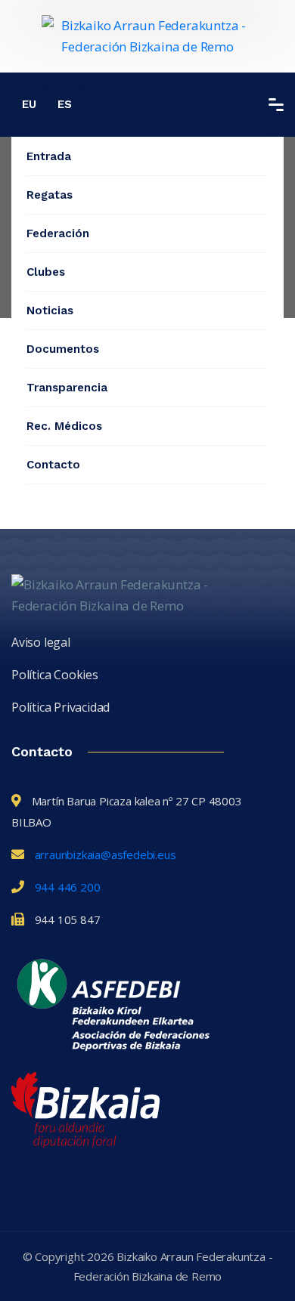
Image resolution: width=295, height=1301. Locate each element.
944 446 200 (68, 887)
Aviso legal (40, 642)
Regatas (49, 195)
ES (64, 104)
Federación (57, 233)
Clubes (45, 272)
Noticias (49, 310)
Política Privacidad (60, 707)
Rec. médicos (64, 426)
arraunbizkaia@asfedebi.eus (105, 854)
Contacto (53, 464)
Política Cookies (54, 674)
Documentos (62, 349)
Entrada (48, 156)
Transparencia (66, 387)
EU (29, 104)
